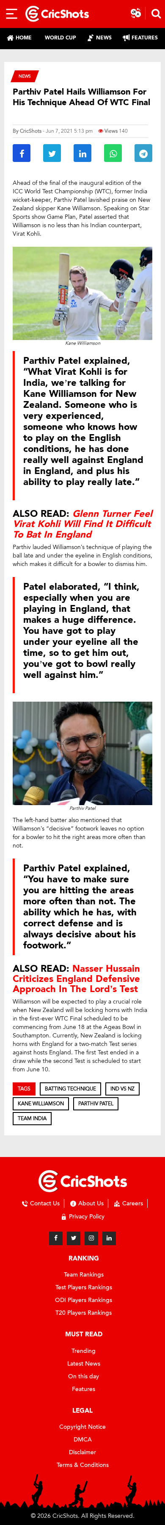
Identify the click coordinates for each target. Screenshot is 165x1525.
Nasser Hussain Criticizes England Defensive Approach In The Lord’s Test (76, 978)
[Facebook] (56, 1238)
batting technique (70, 1088)
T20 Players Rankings (83, 1313)
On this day (83, 1376)
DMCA (83, 1440)
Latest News (83, 1364)
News (25, 76)
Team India (32, 1118)
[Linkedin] (109, 1238)
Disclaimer (82, 1452)
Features (83, 1389)
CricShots (30, 131)
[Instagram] (91, 1238)
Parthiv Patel (95, 1103)
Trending (84, 1351)
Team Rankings (84, 1275)
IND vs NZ (122, 1088)
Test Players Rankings (83, 1287)
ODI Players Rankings (83, 1300)
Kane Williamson (41, 1103)
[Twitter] (73, 1238)
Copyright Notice (82, 1427)
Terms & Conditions (83, 1465)
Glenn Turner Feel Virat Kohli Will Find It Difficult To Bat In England (82, 524)
